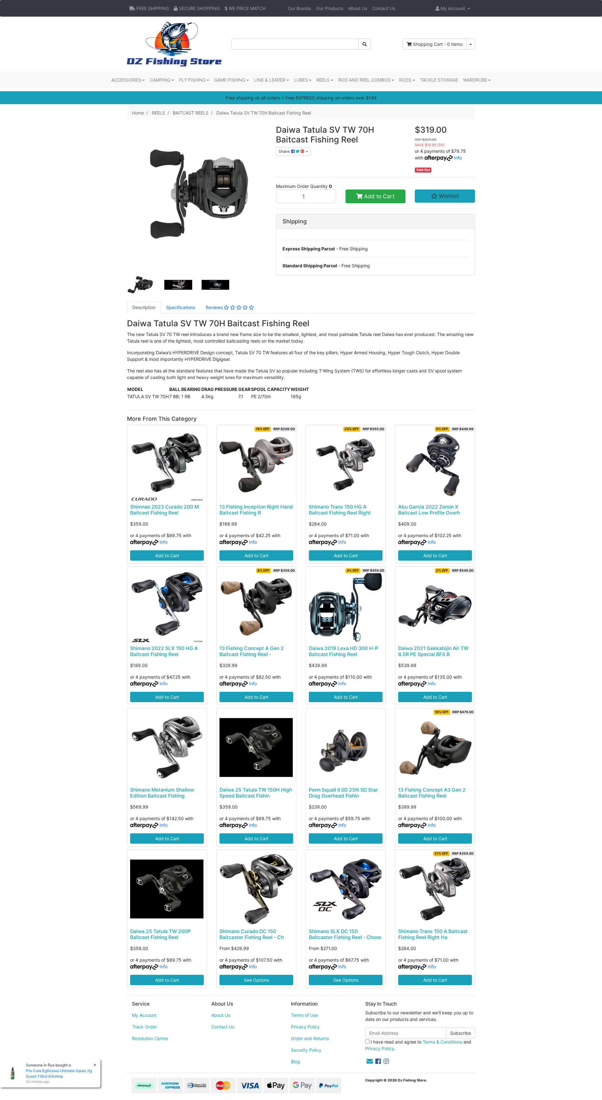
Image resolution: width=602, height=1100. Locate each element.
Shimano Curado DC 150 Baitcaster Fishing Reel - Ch (251, 934)
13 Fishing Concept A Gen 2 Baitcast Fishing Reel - (251, 651)
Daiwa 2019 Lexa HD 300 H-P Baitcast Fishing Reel (343, 651)
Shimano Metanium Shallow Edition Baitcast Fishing (162, 793)
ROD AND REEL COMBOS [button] (364, 80)
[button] (452, 8)
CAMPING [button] (160, 80)
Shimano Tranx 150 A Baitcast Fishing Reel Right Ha (432, 934)
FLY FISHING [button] (192, 80)
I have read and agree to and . (418, 1045)
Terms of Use (304, 1015)
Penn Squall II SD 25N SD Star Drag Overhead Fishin (343, 793)
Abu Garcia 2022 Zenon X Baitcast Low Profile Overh (429, 510)
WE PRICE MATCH (246, 8)
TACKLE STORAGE (439, 80)
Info (458, 157)
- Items (437, 44)
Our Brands (299, 8)
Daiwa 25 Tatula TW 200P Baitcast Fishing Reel (160, 934)
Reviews (215, 307)
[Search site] (364, 44)
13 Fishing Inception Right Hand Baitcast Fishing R (256, 510)
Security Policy (306, 1050)
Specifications (180, 307)
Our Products (329, 8)
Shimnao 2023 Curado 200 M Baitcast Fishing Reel (164, 510)
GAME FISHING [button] (229, 80)
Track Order (144, 1026)
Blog (295, 1061)
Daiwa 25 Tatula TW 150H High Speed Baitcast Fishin (255, 793)
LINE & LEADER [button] (269, 80)
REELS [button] (323, 80)
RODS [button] (405, 80)
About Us (357, 8)
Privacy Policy (305, 1026)
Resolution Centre (150, 1038)
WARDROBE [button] (475, 80)
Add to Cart (378, 196)
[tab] (144, 307)
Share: (285, 151)
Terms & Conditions (442, 1041)
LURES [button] (301, 80)
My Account (144, 1015)
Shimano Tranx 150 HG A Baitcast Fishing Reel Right (340, 510)
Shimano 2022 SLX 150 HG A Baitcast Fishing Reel (164, 651)
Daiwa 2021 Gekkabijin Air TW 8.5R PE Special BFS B (433, 651)
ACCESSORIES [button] (126, 80)
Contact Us (383, 8)
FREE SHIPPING (152, 8)
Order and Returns (310, 1038)
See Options (256, 980)
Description (144, 307)
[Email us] (370, 1061)
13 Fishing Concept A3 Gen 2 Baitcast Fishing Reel (432, 793)
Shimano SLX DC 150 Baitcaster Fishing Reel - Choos (345, 934)
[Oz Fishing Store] (174, 43)
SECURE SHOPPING (198, 8)
